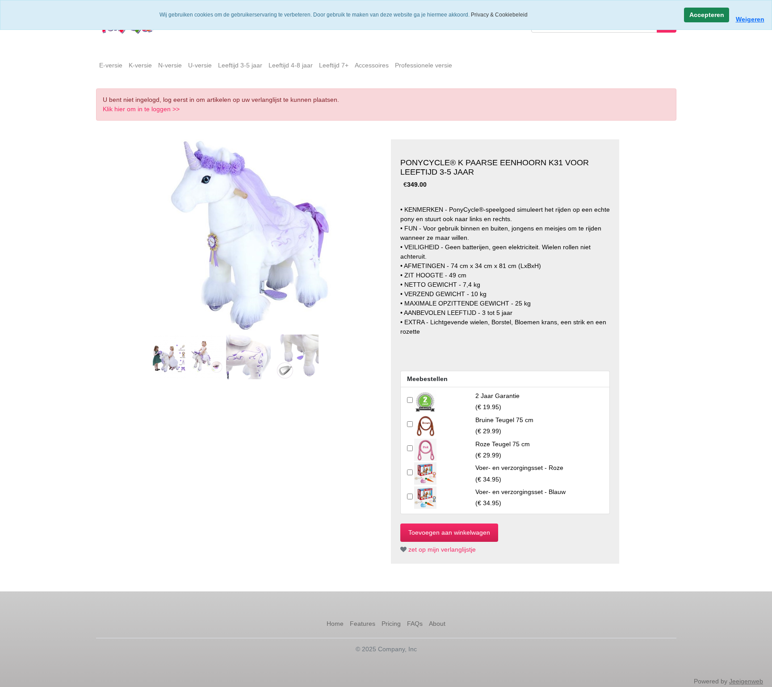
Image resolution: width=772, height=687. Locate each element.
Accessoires (372, 65)
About (437, 623)
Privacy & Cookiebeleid (499, 15)
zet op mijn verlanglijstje (441, 549)
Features (362, 623)
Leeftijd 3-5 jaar (240, 65)
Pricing (391, 623)
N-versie (170, 65)
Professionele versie (423, 65)
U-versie (200, 65)
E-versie (110, 65)
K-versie (140, 65)
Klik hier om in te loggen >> (141, 109)
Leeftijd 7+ (333, 65)
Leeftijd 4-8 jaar (291, 65)
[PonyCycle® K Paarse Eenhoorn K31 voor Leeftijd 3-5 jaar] (249, 235)
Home (335, 623)
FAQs (415, 623)
